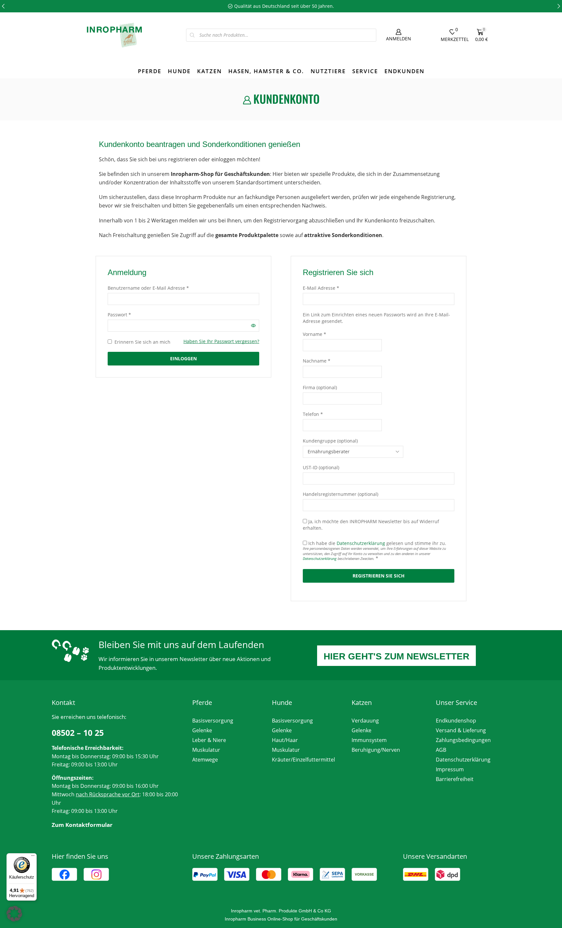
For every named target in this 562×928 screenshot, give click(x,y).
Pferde (149, 71)
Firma (320, 387)
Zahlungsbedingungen (463, 740)
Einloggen (183, 358)
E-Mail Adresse (321, 288)
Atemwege (205, 759)
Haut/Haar (285, 740)
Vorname (314, 334)
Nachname (316, 361)
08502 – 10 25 (78, 732)
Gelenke (202, 730)
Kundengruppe (330, 441)
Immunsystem (369, 740)
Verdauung (365, 720)
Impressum (450, 769)
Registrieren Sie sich (379, 576)
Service (365, 71)
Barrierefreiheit (455, 779)
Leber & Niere (209, 740)
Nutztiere (328, 71)
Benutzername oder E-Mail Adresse (148, 288)
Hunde (179, 71)
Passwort (119, 315)
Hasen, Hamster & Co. (266, 71)
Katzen (209, 71)
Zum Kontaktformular (82, 825)
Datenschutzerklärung (361, 543)
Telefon (313, 414)
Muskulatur (206, 750)
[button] (3, 6)
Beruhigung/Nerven (376, 750)
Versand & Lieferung (461, 730)
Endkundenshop (456, 720)
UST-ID (321, 467)
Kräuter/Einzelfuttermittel (303, 759)
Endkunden (404, 71)
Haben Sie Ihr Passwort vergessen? (221, 341)
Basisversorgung (212, 720)
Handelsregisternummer (340, 494)
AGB (441, 750)
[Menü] (33, 857)
